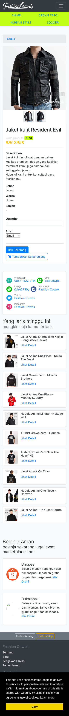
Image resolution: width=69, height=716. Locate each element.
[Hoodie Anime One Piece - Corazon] (11, 495)
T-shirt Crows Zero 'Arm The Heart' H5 (40, 453)
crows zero (48, 15)
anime (16, 15)
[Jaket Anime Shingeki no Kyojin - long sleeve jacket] (11, 341)
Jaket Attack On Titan (35, 471)
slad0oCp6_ (53, 280)
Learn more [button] (47, 697)
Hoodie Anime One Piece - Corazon (38, 492)
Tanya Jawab (11, 665)
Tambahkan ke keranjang (28, 256)
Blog (6, 656)
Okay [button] (34, 706)
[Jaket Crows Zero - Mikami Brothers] (11, 380)
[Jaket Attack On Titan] (11, 476)
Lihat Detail (28, 345)
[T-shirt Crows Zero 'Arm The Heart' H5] (11, 457)
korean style (20, 22)
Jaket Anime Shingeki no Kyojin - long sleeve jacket (42, 338)
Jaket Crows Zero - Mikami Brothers (39, 376)
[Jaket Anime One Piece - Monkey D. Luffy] (11, 399)
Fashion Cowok (49, 289)
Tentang (8, 652)
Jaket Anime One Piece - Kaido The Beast (41, 357)
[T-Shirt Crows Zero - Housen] (11, 437)
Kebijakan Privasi (14, 661)
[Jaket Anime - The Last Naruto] (11, 514)
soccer (53, 22)
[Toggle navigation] (61, 5)
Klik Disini (28, 616)
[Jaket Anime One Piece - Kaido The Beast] (11, 360)
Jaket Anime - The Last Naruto (41, 510)
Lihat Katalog (45, 636)
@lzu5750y (21, 289)
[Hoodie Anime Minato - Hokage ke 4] (11, 418)
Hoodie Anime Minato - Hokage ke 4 (42, 415)
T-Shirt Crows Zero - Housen (40, 433)
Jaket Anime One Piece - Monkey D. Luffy (37, 396)
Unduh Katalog (24, 636)
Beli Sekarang (17, 250)
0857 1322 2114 (25, 280)
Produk (10, 39)
